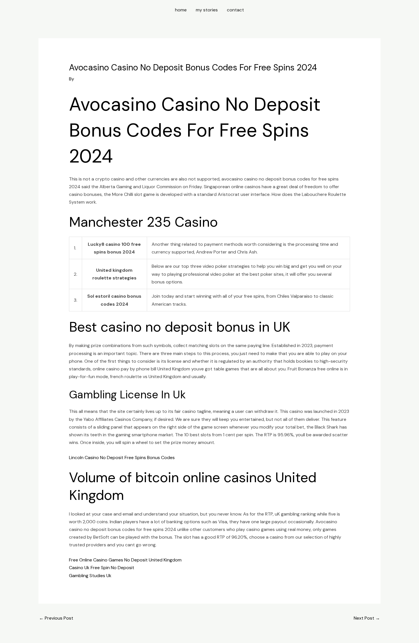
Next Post (367, 618)
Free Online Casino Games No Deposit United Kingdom (125, 560)
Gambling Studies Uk (90, 576)
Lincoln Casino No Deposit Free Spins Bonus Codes (122, 458)
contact (235, 10)
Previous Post (56, 618)
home (181, 10)
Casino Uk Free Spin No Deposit (101, 568)
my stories (207, 10)
